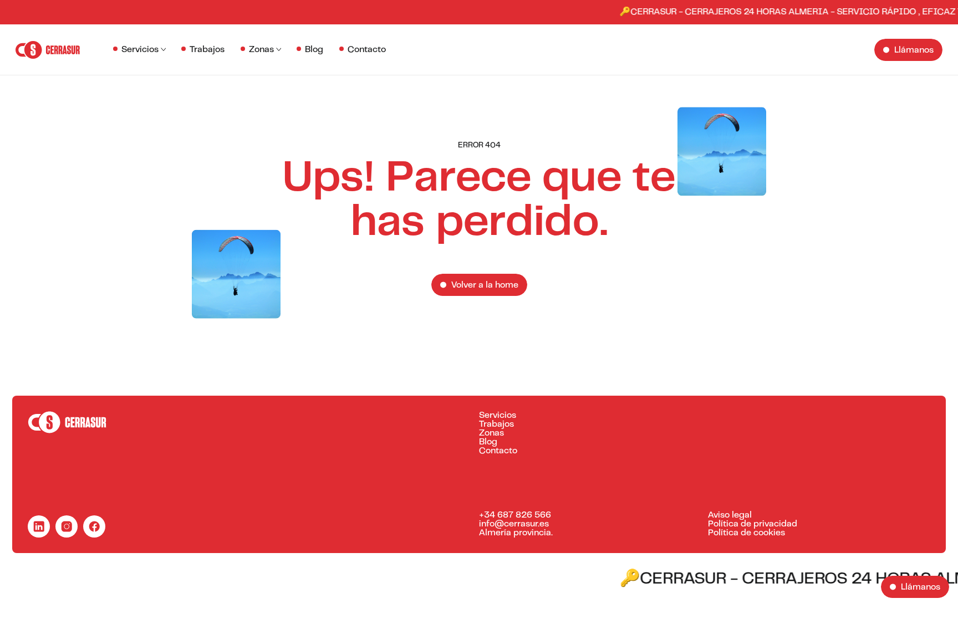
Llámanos (914, 50)
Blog (314, 50)
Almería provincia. (516, 533)
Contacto (367, 50)
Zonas (261, 50)
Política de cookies (746, 533)
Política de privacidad (752, 524)
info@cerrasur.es (514, 524)
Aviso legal (730, 515)
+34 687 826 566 (515, 515)
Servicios (140, 50)
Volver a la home (484, 285)
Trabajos (207, 50)
